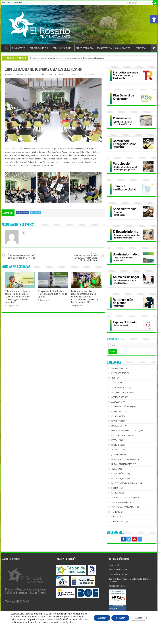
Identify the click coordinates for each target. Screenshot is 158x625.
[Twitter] (130, 3)
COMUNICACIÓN (123, 48)
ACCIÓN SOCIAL (118, 387)
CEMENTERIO (117, 411)
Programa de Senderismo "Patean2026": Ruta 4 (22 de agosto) (52, 294)
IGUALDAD (116, 450)
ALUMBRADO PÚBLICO (121, 407)
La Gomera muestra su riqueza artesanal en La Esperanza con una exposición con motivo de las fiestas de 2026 (84, 297)
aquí (20, 622)
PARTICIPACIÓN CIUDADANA (124, 483)
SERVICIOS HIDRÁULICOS (122, 502)
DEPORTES (116, 421)
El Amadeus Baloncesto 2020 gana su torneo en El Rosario (21, 255)
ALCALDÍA (115, 402)
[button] (154, 19)
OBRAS (114, 469)
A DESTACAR (116, 383)
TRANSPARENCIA (104, 48)
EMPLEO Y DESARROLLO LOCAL (125, 430)
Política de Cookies (117, 586)
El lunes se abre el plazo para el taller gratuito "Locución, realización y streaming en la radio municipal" (17, 297)
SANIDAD (115, 493)
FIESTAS (114, 440)
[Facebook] (127, 3)
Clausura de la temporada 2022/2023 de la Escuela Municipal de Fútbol (86, 256)
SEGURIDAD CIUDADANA (122, 497)
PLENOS (114, 488)
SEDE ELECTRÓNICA (85, 48)
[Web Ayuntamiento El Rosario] (79, 24)
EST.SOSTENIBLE (118, 373)
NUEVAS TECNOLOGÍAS (121, 464)
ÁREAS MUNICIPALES (62, 48)
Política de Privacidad (118, 570)
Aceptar (102, 618)
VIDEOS (114, 517)
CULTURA (48, 74)
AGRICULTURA (117, 397)
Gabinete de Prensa (15, 74)
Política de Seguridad (118, 574)
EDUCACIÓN (117, 426)
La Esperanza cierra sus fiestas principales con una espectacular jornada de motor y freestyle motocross (72, 58)
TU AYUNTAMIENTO (39, 48)
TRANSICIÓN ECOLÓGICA (122, 507)
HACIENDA (116, 445)
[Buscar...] (155, 2)
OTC (113, 378)
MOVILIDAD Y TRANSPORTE (123, 459)
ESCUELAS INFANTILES (121, 435)
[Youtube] (133, 3)
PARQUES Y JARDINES (120, 478)
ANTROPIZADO (118, 368)
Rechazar (120, 618)
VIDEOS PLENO (118, 521)
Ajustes (138, 618)
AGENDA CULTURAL (120, 392)
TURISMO (115, 512)
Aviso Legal (114, 565)
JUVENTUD (116, 454)
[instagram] (136, 3)
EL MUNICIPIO (18, 48)
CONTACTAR (141, 48)
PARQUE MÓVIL (118, 473)
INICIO (6, 47)
